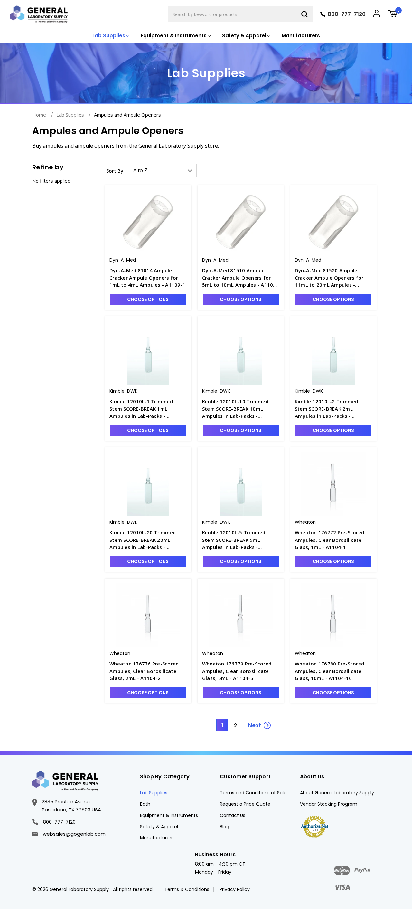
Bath (145, 804)
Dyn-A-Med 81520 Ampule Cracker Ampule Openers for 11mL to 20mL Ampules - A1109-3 (329, 278)
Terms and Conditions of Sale (253, 792)
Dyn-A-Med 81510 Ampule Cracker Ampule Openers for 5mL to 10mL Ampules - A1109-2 (240, 278)
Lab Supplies (153, 792)
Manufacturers (301, 35)
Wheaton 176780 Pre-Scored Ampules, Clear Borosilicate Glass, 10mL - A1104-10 (329, 670)
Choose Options (148, 299)
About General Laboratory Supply (337, 792)
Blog (224, 826)
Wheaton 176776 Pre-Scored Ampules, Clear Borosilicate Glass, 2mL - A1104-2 (144, 670)
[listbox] (163, 170)
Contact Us (232, 815)
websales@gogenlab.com (74, 833)
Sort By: (115, 170)
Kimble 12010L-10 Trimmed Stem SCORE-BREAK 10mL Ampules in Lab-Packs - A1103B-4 (235, 409)
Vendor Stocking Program (328, 804)
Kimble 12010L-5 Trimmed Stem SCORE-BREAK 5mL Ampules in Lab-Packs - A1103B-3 (234, 540)
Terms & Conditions (186, 889)
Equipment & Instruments (169, 815)
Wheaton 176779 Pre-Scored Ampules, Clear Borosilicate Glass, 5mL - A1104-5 (236, 670)
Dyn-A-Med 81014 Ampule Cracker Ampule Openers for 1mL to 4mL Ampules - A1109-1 (147, 277)
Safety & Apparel (159, 826)
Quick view (148, 216)
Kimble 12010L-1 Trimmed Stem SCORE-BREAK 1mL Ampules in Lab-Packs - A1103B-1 (141, 409)
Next (254, 725)
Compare (152, 227)
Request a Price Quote (245, 804)
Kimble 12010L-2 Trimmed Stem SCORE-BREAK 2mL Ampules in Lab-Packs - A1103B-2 (326, 409)
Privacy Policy (235, 889)
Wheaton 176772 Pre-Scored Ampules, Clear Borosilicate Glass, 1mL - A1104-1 (329, 539)
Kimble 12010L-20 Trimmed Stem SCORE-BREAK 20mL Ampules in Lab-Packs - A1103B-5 (142, 540)
